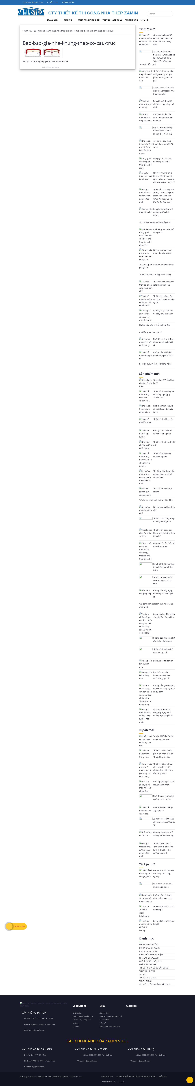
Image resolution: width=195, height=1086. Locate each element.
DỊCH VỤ (68, 20)
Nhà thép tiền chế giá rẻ (150, 961)
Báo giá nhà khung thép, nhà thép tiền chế (53, 31)
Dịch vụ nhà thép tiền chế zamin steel (136, 1076)
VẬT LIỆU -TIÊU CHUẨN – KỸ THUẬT (155, 984)
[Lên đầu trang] (189, 1080)
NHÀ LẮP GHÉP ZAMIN (149, 958)
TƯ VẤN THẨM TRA (147, 977)
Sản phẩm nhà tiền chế (83, 1016)
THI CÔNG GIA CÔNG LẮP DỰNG (153, 968)
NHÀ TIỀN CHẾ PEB (147, 964)
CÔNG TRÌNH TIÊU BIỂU (89, 20)
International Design (148, 951)
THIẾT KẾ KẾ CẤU (147, 971)
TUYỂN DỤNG (131, 20)
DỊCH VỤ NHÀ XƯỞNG (149, 944)
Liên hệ (76, 1026)
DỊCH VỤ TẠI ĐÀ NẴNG (149, 948)
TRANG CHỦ (52, 20)
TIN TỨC (143, 974)
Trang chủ (27, 31)
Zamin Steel (104, 1013)
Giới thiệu (77, 1013)
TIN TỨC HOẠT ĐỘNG (112, 20)
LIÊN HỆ (144, 20)
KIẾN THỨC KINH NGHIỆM (151, 954)
